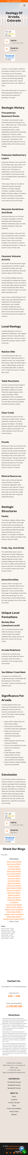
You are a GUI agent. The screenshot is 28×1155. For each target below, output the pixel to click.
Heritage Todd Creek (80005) (14, 914)
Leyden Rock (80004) (14, 900)
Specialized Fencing (14, 1088)
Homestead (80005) (14, 869)
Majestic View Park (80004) (14, 909)
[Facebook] (6, 1152)
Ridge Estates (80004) (14, 912)
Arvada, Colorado (14, 1102)
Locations (14, 1099)
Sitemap (14, 1114)
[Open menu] (24, 5)
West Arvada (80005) (14, 871)
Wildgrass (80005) (14, 895)
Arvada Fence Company (16, 1146)
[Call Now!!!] (24, 1152)
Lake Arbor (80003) (14, 878)
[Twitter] (10, 1152)
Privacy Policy (14, 1111)
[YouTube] (17, 1152)
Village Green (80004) (14, 886)
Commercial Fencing (14, 1082)
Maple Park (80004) (14, 883)
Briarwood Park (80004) (14, 905)
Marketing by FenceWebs (14, 1148)
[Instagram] (14, 1152)
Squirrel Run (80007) (14, 893)
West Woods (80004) (14, 864)
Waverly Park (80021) (14, 890)
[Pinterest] (21, 1152)
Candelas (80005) (14, 866)
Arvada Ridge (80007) (14, 874)
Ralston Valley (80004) (14, 862)
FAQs (14, 1105)
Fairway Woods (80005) (14, 907)
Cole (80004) (14, 902)
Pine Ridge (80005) (14, 876)
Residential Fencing (14, 1085)
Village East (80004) (14, 898)
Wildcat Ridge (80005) (14, 917)
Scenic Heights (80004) (14, 888)
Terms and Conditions (14, 1108)
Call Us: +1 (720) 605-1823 (14, 1)
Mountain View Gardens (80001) (14, 919)
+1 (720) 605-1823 (14, 1006)
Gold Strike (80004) (14, 881)
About (14, 1096)
